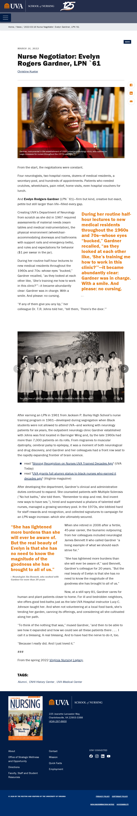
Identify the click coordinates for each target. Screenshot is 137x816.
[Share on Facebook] (131, 85)
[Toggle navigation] (5, 17)
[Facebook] (91, 756)
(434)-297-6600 (58, 721)
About (11, 751)
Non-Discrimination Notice (102, 804)
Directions (14, 767)
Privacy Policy (103, 796)
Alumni (22, 682)
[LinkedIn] (102, 756)
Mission (53, 757)
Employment (56, 769)
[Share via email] (131, 101)
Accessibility (123, 804)
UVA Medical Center (69, 682)
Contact (53, 751)
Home (11, 26)
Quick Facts (55, 763)
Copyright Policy (120, 796)
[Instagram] (97, 756)
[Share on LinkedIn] (131, 93)
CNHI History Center (41, 682)
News (19, 26)
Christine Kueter (28, 71)
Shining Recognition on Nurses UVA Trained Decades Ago (73, 463)
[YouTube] (108, 756)
